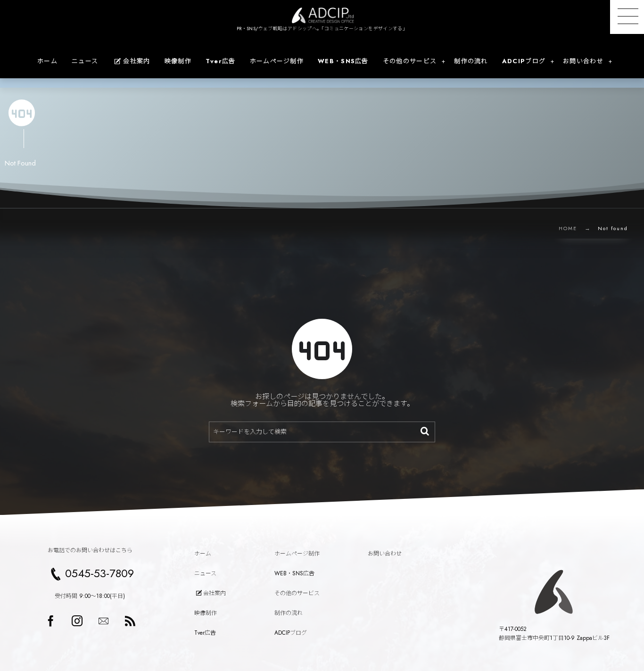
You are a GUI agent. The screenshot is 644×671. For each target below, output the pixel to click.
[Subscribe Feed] (129, 621)
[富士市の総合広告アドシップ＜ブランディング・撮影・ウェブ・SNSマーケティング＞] (321, 15)
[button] (627, 17)
